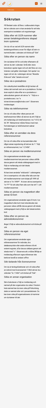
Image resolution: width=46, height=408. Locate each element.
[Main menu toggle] (41, 3)
